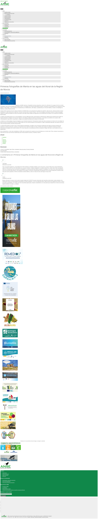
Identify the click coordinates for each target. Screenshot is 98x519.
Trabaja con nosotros (9, 62)
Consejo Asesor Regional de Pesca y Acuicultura (9, 151)
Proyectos (6, 24)
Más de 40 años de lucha (9, 13)
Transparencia (7, 18)
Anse (3, 10)
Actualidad (7, 149)
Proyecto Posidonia (30, 149)
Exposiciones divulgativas (9, 40)
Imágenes (6, 37)
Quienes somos (7, 12)
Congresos (6, 26)
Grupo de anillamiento (6, 481)
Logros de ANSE (7, 15)
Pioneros (8, 14)
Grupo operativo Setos (6, 488)
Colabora (4, 29)
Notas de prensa (7, 76)
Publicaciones (7, 39)
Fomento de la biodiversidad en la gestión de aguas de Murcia (13, 490)
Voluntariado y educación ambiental (11, 32)
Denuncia (6, 33)
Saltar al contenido (4, 1)
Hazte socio (5, 28)
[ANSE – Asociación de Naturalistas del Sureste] (3, 48)
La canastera (4, 487)
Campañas (6, 25)
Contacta (6, 20)
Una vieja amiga (3, 150)
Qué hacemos (5, 23)
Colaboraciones (7, 19)
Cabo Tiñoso (11, 149)
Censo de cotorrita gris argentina (8, 482)
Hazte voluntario (5, 475)
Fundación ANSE (5, 486)
